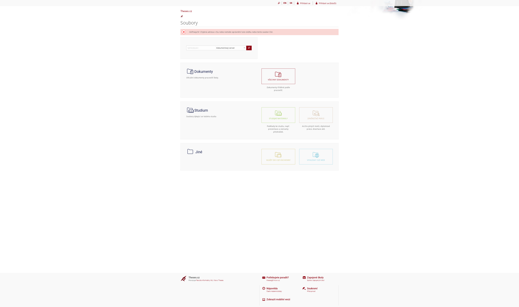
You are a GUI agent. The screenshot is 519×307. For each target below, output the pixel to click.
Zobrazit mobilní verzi (278, 299)
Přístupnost (311, 291)
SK (291, 2)
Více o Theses (218, 280)
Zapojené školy (315, 277)
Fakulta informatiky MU (204, 280)
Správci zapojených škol (315, 280)
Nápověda (272, 288)
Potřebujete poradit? (278, 277)
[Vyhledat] (249, 48)
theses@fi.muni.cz (273, 280)
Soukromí (312, 288)
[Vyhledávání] (279, 3)
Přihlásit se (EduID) (327, 3)
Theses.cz (186, 11)
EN (284, 2)
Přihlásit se (305, 3)
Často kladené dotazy (274, 291)
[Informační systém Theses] (181, 16)
